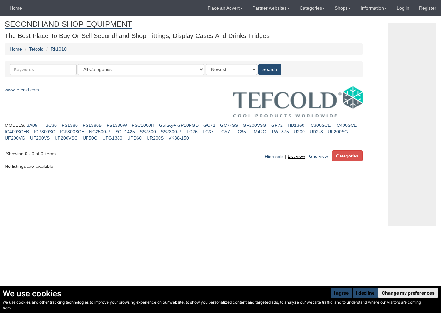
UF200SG (338, 131)
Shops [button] (341, 8)
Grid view (318, 156)
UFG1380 (112, 138)
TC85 (240, 131)
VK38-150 (179, 138)
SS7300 (148, 131)
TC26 (192, 131)
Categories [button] (311, 8)
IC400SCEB (17, 131)
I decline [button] (365, 293)
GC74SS (229, 125)
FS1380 (70, 125)
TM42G (258, 131)
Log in (403, 8)
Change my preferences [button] (408, 293)
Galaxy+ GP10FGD (179, 125)
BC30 (51, 125)
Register (427, 8)
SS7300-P (171, 131)
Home (16, 8)
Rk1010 (59, 49)
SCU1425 (125, 131)
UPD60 (134, 138)
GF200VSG (254, 125)
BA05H (33, 125)
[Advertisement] (412, 124)
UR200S (155, 138)
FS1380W (117, 125)
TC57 (224, 131)
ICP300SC (44, 131)
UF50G (90, 138)
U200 (299, 131)
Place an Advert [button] (224, 8)
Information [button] (372, 8)
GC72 (209, 125)
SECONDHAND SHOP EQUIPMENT (68, 24)
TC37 (208, 131)
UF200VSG (66, 138)
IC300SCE (320, 125)
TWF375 (280, 131)
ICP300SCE (72, 131)
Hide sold (274, 156)
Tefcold (36, 49)
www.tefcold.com (22, 89)
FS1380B (92, 125)
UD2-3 (316, 131)
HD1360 (296, 125)
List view (296, 156)
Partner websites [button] (269, 8)
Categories (347, 155)
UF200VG (15, 138)
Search (269, 69)
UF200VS (40, 138)
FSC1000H (143, 125)
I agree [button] (341, 293)
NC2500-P (99, 131)
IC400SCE (346, 125)
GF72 (277, 125)
